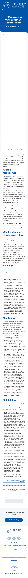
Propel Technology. (19, 476)
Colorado (14, 570)
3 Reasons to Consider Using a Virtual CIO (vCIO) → (15, 481)
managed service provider (11, 239)
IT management (7, 176)
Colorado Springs (14, 567)
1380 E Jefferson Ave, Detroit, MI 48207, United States (14, 557)
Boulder (14, 569)
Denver (14, 566)
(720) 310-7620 (14, 549)
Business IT (9, 26)
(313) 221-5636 (14, 560)
